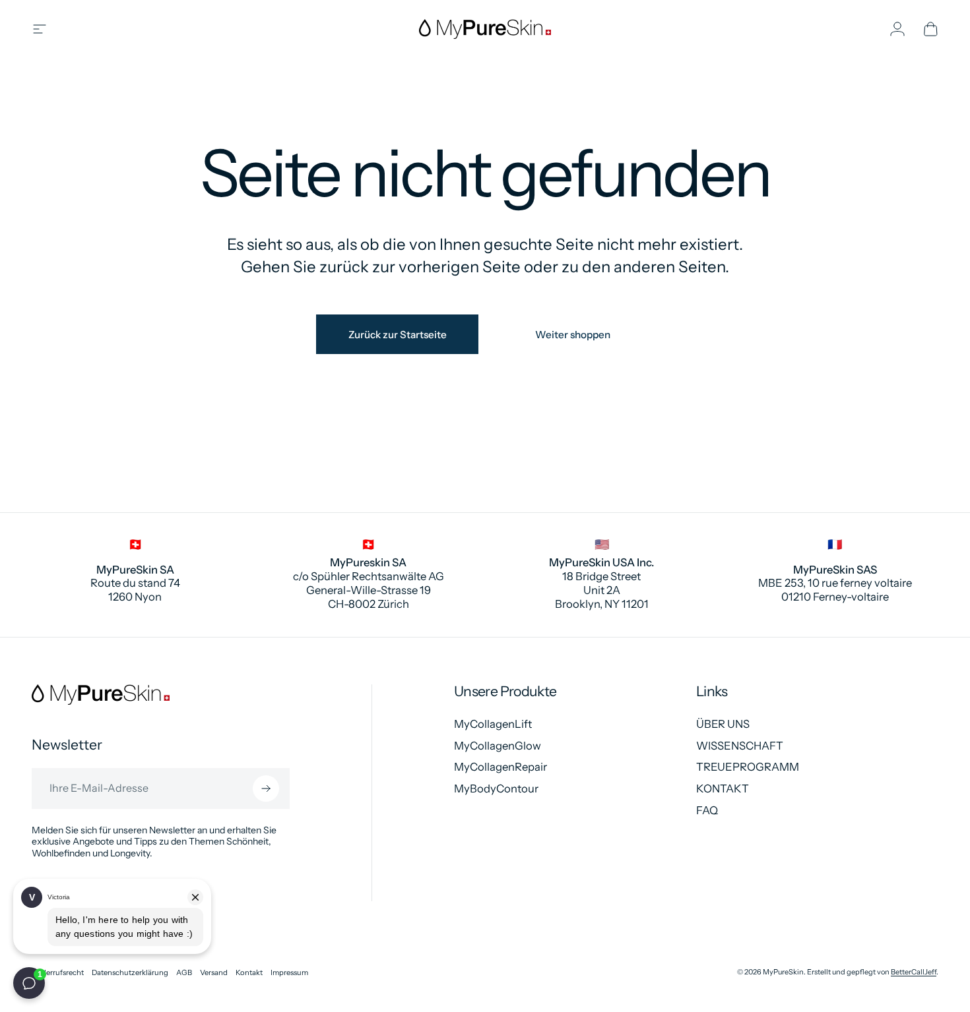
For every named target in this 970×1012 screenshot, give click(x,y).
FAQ (707, 810)
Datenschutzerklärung (130, 972)
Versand (214, 972)
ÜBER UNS (723, 723)
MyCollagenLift (493, 723)
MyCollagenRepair (500, 766)
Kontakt (249, 972)
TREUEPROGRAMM (747, 766)
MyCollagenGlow (497, 745)
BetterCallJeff (913, 971)
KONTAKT (722, 788)
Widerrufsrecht (58, 972)
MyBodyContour (496, 788)
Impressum (289, 972)
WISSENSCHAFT (739, 745)
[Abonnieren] (266, 788)
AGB (184, 972)
